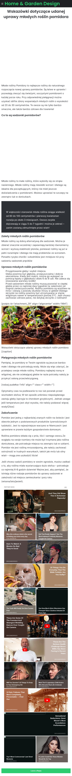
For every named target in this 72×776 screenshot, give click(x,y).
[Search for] (70, 4)
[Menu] (2, 4)
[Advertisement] (36, 36)
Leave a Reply (36, 771)
